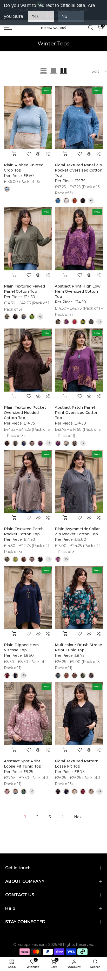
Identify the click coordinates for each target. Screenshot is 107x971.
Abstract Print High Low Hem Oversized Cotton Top (78, 291)
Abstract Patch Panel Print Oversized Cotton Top (76, 412)
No (64, 16)
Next (78, 817)
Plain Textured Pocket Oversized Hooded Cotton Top (25, 412)
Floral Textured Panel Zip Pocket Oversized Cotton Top (78, 170)
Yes (35, 16)
